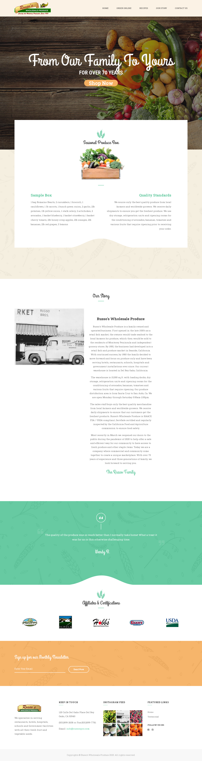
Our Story (161, 8)
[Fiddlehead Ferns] (109, 716)
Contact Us (181, 8)
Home (105, 8)
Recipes (143, 8)
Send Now (78, 669)
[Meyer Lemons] (136, 730)
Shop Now (101, 83)
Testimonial (153, 716)
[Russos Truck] (123, 716)
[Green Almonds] (109, 730)
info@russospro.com (77, 728)
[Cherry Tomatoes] (136, 716)
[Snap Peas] (123, 730)
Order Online (124, 8)
